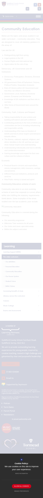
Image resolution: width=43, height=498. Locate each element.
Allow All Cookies (21, 486)
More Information (21, 473)
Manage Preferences (21, 491)
